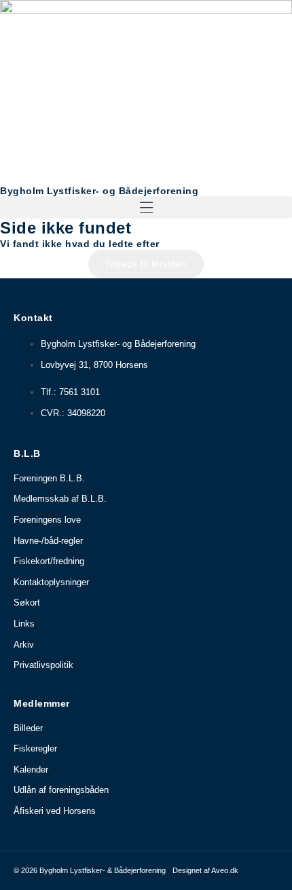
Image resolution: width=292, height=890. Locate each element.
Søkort (27, 602)
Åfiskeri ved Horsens (55, 811)
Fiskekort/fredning (49, 561)
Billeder (28, 728)
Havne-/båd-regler (48, 541)
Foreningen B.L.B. (49, 478)
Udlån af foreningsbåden (61, 790)
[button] (146, 207)
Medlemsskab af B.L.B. (60, 499)
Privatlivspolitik (43, 665)
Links (24, 623)
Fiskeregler (35, 748)
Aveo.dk (224, 870)
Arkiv (24, 644)
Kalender (31, 769)
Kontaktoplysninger (51, 582)
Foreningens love (47, 520)
